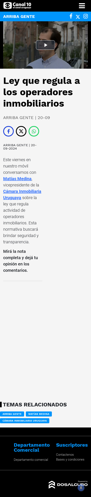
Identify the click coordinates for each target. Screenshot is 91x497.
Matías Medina (17, 178)
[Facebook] (70, 16)
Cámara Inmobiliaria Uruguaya (25, 420)
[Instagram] (85, 16)
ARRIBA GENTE (15, 145)
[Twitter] (78, 16)
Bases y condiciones (70, 459)
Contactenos (65, 455)
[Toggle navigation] (82, 5)
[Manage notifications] (81, 487)
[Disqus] (22, 340)
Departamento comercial (31, 460)
